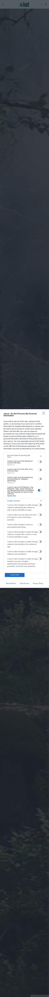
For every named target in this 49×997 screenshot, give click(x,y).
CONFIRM (14, 575)
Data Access (24, 583)
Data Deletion (11, 583)
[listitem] (24, 456)
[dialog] (24, 498)
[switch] (40, 462)
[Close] (44, 414)
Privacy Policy (38, 583)
